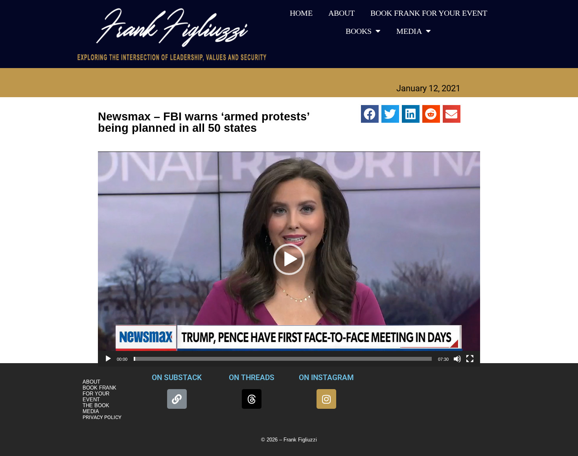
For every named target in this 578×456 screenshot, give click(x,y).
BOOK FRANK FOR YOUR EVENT (428, 13)
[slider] (283, 359)
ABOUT (341, 13)
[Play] (108, 359)
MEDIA (409, 31)
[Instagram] (326, 399)
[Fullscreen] (470, 359)
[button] (370, 114)
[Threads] (251, 399)
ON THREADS (251, 377)
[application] (289, 259)
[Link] (177, 399)
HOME (301, 13)
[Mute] (457, 359)
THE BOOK (96, 405)
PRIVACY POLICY (102, 417)
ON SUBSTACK (177, 377)
